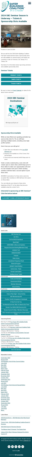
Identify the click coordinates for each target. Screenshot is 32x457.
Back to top (15, 450)
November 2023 (5, 376)
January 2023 (4, 396)
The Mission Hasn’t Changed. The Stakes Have (13, 429)
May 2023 (3, 388)
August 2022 (4, 405)
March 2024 (4, 368)
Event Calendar (17, 90)
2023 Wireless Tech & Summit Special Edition (13, 385)
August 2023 (4, 381)
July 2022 (3, 406)
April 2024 (3, 367)
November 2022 (5, 399)
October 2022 (4, 401)
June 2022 (4, 408)
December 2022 (5, 397)
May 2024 (3, 365)
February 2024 (5, 370)
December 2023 (5, 374)
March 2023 (4, 392)
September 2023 (5, 379)
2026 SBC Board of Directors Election (11, 426)
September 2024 (5, 358)
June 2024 (4, 363)
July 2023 (3, 383)
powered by (12, 454)
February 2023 (5, 394)
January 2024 (4, 372)
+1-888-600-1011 (27, 440)
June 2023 (4, 386)
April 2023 (3, 390)
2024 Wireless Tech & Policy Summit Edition (12, 361)
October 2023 (4, 377)
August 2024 (4, 359)
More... (3, 410)
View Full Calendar (16, 349)
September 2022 (5, 403)
